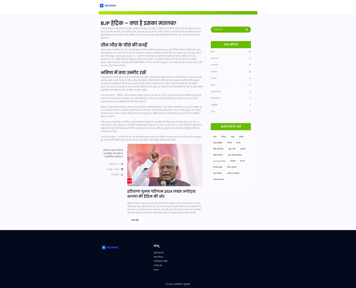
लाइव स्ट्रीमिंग (217, 143)
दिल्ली (242, 161)
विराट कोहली (231, 167)
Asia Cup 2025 (219, 161)
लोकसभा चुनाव (218, 179)
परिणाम (233, 161)
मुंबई (232, 137)
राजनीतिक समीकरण (114, 156)
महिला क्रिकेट (218, 155)
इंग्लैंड (238, 143)
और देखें (135, 220)
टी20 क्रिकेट (217, 173)
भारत (215, 137)
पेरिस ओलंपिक (218, 149)
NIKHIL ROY (114, 164)
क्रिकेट (223, 137)
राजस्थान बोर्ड (217, 167)
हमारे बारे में (159, 252)
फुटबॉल (243, 149)
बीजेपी (229, 143)
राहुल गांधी (231, 149)
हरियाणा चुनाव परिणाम (113, 150)
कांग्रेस (241, 137)
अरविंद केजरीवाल (233, 173)
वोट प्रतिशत (118, 153)
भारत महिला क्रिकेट (235, 155)
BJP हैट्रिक (108, 153)
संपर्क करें (158, 265)
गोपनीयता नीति (160, 261)
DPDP (156, 270)
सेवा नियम (158, 257)
